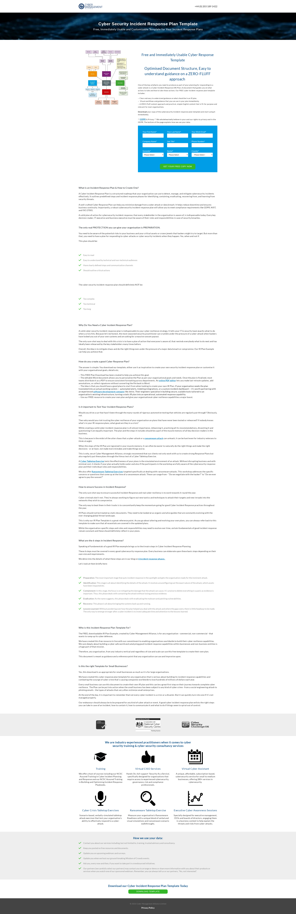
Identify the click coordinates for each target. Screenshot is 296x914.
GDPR (143, 119)
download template (148, 892)
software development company (109, 391)
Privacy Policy (148, 907)
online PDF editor (167, 380)
